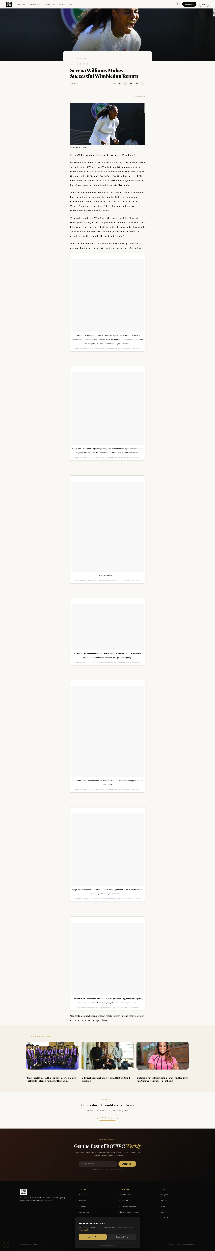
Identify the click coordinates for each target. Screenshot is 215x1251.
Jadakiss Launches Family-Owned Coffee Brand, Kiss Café (105, 1079)
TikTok (163, 1206)
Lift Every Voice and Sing (128, 1212)
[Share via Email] (137, 83)
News (79, 58)
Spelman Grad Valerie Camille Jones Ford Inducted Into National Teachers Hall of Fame (162, 1079)
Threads (164, 1200)
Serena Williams (93, 348)
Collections (49, 4)
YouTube (164, 1212)
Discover (21, 4)
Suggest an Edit (140, 96)
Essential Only (122, 1237)
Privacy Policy (84, 1230)
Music (74, 83)
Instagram (164, 1195)
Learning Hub (84, 1212)
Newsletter (123, 1200)
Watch (62, 4)
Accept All (92, 1237)
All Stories (82, 1206)
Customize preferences (107, 1245)
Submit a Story (107, 1118)
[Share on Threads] (131, 83)
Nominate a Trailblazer (128, 1206)
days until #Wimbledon (107, 576)
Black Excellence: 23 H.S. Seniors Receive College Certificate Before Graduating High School (51, 1079)
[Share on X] (119, 83)
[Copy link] (142, 83)
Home (72, 58)
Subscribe (189, 4)
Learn (70, 4)
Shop (204, 4)
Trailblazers (34, 4)
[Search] (178, 4)
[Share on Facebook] (125, 83)
